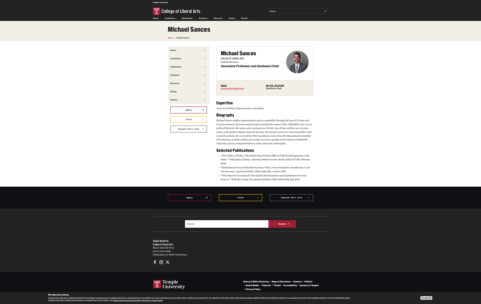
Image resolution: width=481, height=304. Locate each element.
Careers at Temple (309, 285)
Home (170, 38)
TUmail (277, 285)
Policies (308, 281)
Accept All (426, 298)
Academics (170, 18)
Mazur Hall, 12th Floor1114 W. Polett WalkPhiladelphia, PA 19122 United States (170, 251)
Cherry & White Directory (256, 281)
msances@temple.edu (232, 88)
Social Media (252, 285)
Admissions (187, 18)
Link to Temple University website (169, 285)
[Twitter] (167, 262)
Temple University (160, 2)
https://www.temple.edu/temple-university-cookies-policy (138, 300)
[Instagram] (161, 262)
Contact (297, 281)
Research (218, 18)
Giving (232, 18)
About (156, 18)
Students (203, 18)
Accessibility (290, 285)
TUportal (266, 285)
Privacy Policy (253, 289)
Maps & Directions (281, 281)
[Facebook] (155, 262)
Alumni (244, 18)
